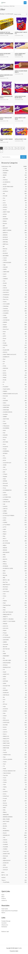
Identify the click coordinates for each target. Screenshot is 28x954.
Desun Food (6, 329)
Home (1, 6)
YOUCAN (5, 842)
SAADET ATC (6, 674)
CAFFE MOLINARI (7, 262)
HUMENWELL (6, 451)
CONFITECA (6, 310)
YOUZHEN (5, 846)
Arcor (4, 200)
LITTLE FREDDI (6, 524)
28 (23, 148)
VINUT (4, 807)
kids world (5, 483)
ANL (4, 193)
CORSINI (5, 317)
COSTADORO (6, 320)
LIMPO (4, 520)
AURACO (5, 207)
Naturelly (5, 575)
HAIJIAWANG (6, 428)
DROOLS (5, 352)
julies (4, 471)
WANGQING (6, 814)
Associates (4, 923)
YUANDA (5, 849)
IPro (4, 455)
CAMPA (4, 269)
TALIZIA (5, 752)
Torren (4, 777)
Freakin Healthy (6, 389)
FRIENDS (5, 172)
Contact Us (4, 900)
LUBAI (4, 529)
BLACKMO (5, 239)
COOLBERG (5, 313)
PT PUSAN (5, 635)
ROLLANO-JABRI (7, 660)
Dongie (4, 343)
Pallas (4, 607)
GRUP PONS (6, 418)
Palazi (4, 603)
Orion (4, 593)
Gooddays (5, 414)
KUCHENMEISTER (7, 490)
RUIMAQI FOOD (7, 667)
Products (3, 898)
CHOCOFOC (6, 292)
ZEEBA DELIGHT (7, 860)
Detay (4, 331)
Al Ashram (5, 179)
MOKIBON (5, 566)
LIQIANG (5, 522)
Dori (4, 347)
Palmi (4, 609)
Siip (4, 697)
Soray (4, 718)
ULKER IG (5, 791)
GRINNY (5, 416)
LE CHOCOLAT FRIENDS (8, 515)
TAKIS (4, 750)
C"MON (4, 260)
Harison (3, 912)
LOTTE (4, 527)
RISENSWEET (6, 655)
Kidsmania (5, 485)
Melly (4, 554)
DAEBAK (5, 322)
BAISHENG (5, 218)
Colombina (5, 308)
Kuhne (4, 492)
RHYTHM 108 (6, 649)
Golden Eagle (6, 409)
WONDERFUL (6, 830)
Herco (4, 444)
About (2, 896)
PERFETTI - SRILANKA (8, 619)
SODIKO (5, 711)
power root (5, 626)
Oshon (4, 596)
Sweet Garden (4, 908)
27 (20, 148)
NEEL (4, 577)
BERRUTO (5, 232)
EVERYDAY (5, 368)
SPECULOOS (6, 720)
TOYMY (5, 782)
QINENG (5, 642)
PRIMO (4, 630)
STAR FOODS (6, 722)
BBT (4, 225)
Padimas (5, 600)
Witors (4, 828)
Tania (4, 757)
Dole (4, 340)
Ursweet (5, 798)
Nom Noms (5, 586)
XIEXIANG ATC (6, 835)
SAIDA (4, 676)
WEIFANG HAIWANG (8, 816)
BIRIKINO (5, 235)
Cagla (4, 264)
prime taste (5, 628)
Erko (4, 361)
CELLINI (5, 283)
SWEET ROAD (6, 743)
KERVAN (5, 481)
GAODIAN (5, 400)
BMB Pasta (5, 244)
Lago (4, 504)
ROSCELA (5, 665)
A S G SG (5, 168)
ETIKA (4, 366)
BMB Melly (5, 241)
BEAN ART (5, 228)
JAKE (4, 467)
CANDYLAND (6, 271)
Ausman (5, 209)
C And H (5, 258)
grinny (2, 872)
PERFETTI (5, 616)
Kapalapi (5, 476)
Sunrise (4, 727)
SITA (4, 699)
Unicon (4, 793)
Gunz (4, 421)
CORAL (4, 315)
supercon (5, 731)
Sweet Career (6, 741)
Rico (4, 651)
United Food (6, 796)
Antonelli (5, 195)
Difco (4, 333)
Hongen (5, 448)
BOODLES (5, 253)
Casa (4, 280)
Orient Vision (6, 591)
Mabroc (4, 531)
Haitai (4, 430)
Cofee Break (5, 306)
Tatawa (4, 761)
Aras (4, 198)
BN (3, 246)
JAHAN (4, 465)
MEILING (5, 550)
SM (3, 701)
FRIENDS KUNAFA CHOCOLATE (10, 393)
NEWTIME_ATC (6, 584)
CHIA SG (5, 287)
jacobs (4, 460)
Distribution (4, 926)
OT (3, 598)
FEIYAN (4, 375)
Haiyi (4, 432)
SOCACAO (5, 708)
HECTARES (5, 442)
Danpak (4, 324)
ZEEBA (4, 858)
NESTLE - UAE (6, 580)
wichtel (4, 823)
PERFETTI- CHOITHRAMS (9, 621)
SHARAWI (5, 690)
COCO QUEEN (6, 303)
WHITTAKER (6, 821)
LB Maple (5, 513)
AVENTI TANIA (6, 212)
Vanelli (4, 800)
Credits (20, 948)
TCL (4, 766)
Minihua (5, 563)
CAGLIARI (5, 267)
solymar (5, 715)
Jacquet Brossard (7, 462)
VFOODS (5, 805)
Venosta (5, 803)
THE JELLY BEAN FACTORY (9, 770)
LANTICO (5, 508)
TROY (4, 784)
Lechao (4, 517)
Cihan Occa (5, 299)
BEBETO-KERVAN (7, 230)
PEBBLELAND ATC (7, 614)
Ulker (4, 789)
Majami (4, 534)
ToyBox (5, 780)
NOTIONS (5, 589)
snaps (4, 706)
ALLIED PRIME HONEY (8, 186)
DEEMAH (5, 327)
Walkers (5, 812)
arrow (4, 202)
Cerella (4, 285)
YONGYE (5, 839)
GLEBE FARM (6, 407)
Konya (4, 488)
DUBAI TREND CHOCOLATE (9, 354)
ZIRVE (4, 865)
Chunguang (5, 297)
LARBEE (5, 511)
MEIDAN (5, 547)
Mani (4, 536)
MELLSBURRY (6, 552)
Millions (4, 561)
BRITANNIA (5, 170)
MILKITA (5, 559)
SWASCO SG (6, 736)
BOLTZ (4, 251)
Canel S (4, 274)
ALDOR (4, 184)
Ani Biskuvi (5, 191)
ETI (4, 363)
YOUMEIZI (5, 844)
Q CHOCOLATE (6, 637)
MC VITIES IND (6, 543)
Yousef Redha (6, 882)
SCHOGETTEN (6, 685)
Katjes (4, 478)
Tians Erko (5, 775)
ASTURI (5, 205)
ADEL (4, 177)
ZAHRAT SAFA (6, 853)
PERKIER (5, 623)
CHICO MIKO (6, 290)
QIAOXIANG (6, 639)
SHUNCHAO (6, 692)
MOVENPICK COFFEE (8, 568)
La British (5, 494)
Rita (4, 658)
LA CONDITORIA (7, 497)
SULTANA (5, 724)
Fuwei (4, 398)
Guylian (4, 423)
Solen (4, 713)
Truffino (5, 787)
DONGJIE (5, 345)
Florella (4, 379)
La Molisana (5, 499)
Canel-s (4, 276)
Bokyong (5, 248)
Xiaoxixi (4, 833)
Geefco (4, 402)
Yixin (4, 837)
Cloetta (4, 301)
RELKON (5, 646)
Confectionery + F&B (6, 166)
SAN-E (4, 678)
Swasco (4, 734)
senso (4, 688)
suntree (5, 729)
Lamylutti (5, 506)
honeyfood (5, 446)
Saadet (4, 672)
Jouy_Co (5, 469)
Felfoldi (4, 377)
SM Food (5, 704)
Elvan (4, 359)
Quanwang (5, 644)
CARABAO (5, 278)
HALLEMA (5, 435)
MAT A (4, 538)
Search (23, 157)
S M (4, 669)
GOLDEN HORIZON (7, 412)
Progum (5, 632)
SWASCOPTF (6, 738)
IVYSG (4, 458)
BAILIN (4, 216)
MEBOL (4, 545)
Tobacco (3, 880)
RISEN (4, 653)
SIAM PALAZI (6, 695)
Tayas (4, 764)
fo (3, 384)
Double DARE (6, 350)
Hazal (4, 439)
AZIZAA (5, 214)
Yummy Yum (6, 851)
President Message (5, 921)
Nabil (4, 570)
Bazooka (5, 223)
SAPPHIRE (5, 681)
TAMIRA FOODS (7, 754)
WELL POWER (6, 819)
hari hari (5, 437)
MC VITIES (5, 540)
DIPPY (4, 336)
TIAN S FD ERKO (7, 773)
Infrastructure (4, 924)
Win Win (5, 826)
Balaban (5, 221)
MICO (4, 557)
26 (16, 148)
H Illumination (6, 425)
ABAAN (4, 175)
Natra (4, 573)
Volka (4, 810)
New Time (5, 582)
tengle (4, 768)
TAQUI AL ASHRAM (7, 759)
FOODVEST (5, 386)
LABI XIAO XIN (6, 501)
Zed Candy (5, 856)
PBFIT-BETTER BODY (8, 612)
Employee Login (5, 931)
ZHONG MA (6, 862)
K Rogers (5, 474)
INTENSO (5, 453)
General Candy (6, 405)
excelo (4, 370)
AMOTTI (5, 188)
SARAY (4, 683)
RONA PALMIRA (6, 662)
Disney (4, 338)
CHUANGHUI (6, 294)
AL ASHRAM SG (6, 182)
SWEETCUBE (6, 747)
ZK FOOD (5, 867)
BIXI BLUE (5, 237)
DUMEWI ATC (6, 356)
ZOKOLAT (5, 869)
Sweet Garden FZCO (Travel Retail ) (9, 910)
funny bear (5, 395)
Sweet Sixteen (6, 745)
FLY (4, 382)
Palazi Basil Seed (6, 605)
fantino (4, 373)
